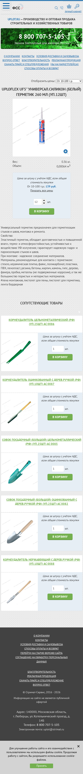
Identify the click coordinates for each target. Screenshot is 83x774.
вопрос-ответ (11, 60)
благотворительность (36, 60)
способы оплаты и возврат (41, 648)
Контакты (28, 56)
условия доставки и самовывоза (41, 644)
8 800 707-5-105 (41, 36)
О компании (12, 56)
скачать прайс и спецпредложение (41, 680)
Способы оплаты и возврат (41, 68)
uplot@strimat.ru (53, 729)
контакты (41, 640)
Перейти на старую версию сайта (41, 653)
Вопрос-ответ (41, 684)
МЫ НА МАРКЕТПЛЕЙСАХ (65, 64)
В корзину (41, 211)
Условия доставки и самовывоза (57, 56)
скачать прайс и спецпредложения (26, 64)
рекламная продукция (66, 60)
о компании (42, 635)
